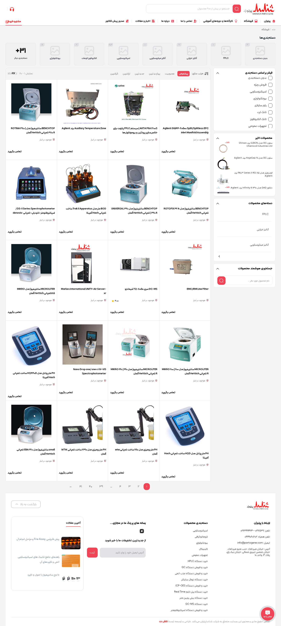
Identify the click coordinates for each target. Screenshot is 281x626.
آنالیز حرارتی (263, 230)
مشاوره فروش (13, 22)
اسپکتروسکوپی (258, 92)
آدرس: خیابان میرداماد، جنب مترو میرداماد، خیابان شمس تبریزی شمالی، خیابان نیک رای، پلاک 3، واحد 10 (248, 552)
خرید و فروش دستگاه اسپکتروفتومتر (189, 610)
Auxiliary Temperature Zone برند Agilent (84, 128)
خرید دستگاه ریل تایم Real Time (191, 592)
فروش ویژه (260, 85)
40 (90, 486)
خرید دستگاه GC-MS (196, 604)
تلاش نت (163, 622)
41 (81, 486)
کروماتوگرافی (201, 537)
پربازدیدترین (154, 74)
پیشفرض (183, 74)
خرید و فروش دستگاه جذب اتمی (191, 574)
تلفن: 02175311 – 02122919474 (255, 531)
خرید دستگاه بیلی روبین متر (194, 598)
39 (101, 486)
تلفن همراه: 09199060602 (257, 537)
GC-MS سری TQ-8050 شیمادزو (141, 289)
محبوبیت (169, 74)
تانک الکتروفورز (258, 119)
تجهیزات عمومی (257, 126)
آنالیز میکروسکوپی (259, 245)
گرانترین (114, 74)
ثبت (92, 552)
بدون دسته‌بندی (257, 78)
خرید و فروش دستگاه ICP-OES (191, 586)
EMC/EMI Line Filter (198, 289)
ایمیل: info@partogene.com (253, 543)
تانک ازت (261, 112)
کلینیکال (203, 549)
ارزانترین (126, 74)
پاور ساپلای (260, 105)
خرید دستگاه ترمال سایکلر (194, 580)
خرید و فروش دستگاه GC (195, 567)
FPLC (265, 214)
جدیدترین (139, 74)
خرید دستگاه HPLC (198, 561)
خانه (273, 29)
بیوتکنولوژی (259, 99)
